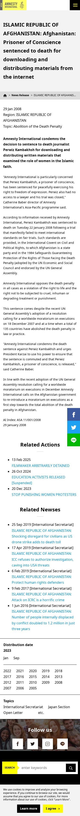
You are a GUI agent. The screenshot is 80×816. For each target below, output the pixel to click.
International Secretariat (23, 707)
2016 (20, 676)
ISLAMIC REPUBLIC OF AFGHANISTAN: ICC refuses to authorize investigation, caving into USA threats (42, 559)
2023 (7, 650)
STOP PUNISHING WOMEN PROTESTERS (44, 494)
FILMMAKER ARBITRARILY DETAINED (41, 465)
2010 (33, 682)
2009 (45, 682)
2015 (33, 676)
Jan (5, 658)
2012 (7, 682)
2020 (33, 671)
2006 (20, 688)
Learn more (28, 808)
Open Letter (13, 712)
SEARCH (10, 767)
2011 (20, 682)
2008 (58, 682)
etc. (41, 712)
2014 (45, 676)
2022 (7, 671)
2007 (7, 688)
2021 (20, 671)
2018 (58, 671)
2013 (58, 676)
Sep (16, 658)
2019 (45, 671)
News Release (20, 95)
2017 (7, 676)
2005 (33, 688)
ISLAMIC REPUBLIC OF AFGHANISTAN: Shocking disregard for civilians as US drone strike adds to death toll (42, 536)
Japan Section (59, 707)
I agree (51, 808)
